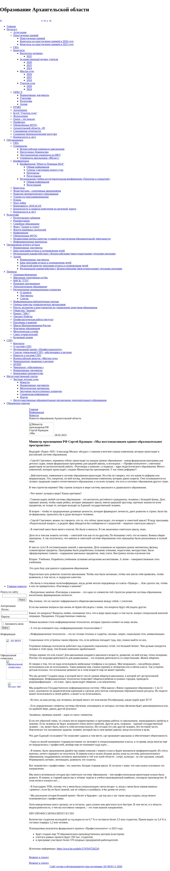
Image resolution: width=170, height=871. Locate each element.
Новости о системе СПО (27, 355)
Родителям (26, 101)
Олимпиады (20, 146)
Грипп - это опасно (24, 119)
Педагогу (12, 29)
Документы (26, 295)
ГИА (16, 47)
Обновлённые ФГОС (25, 125)
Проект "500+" (21, 313)
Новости (25, 382)
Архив (23, 104)
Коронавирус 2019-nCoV (27, 205)
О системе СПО (22, 346)
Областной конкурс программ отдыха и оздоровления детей (54, 265)
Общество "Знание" (24, 310)
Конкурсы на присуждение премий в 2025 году (47, 44)
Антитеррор (20, 110)
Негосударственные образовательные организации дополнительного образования (59, 400)
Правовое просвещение (26, 283)
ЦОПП (17, 364)
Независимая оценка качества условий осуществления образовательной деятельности (62, 238)
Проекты (12, 271)
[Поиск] (45, 20)
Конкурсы (19, 50)
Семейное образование (26, 223)
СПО (9, 340)
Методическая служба (25, 331)
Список (24, 298)
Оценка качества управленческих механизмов (39, 304)
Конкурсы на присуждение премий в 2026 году (47, 41)
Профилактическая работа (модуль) (33, 319)
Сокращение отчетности (27, 131)
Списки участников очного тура (45, 169)
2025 (29, 56)
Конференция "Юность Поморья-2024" (42, 164)
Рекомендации (21, 220)
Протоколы (33, 172)
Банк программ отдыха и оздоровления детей (39, 250)
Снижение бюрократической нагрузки (35, 134)
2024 (29, 68)
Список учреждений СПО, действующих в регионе (42, 352)
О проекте (26, 292)
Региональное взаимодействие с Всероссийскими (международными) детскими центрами (64, 253)
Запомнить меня (14, 623)
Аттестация (19, 32)
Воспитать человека (31, 53)
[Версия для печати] (50, 20)
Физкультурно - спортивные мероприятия (37, 190)
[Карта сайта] (47, 20)
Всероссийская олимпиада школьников (42, 149)
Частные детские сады (26, 379)
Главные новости (17, 586)
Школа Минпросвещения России (32, 325)
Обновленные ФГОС (25, 235)
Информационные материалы (30, 241)
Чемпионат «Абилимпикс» (28, 367)
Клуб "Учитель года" (25, 113)
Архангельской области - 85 (29, 128)
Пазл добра (19, 202)
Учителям (25, 98)
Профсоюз (19, 122)
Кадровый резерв (23, 337)
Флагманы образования (26, 328)
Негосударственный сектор (22, 376)
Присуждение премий (25, 35)
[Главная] (42, 20)
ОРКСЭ (17, 92)
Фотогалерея (20, 116)
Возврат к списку (39, 857)
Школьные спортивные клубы (30, 277)
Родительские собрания (26, 217)
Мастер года (27, 71)
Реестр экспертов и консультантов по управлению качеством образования (55, 307)
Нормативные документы (34, 95)
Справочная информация (34, 394)
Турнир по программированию (31, 196)
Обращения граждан (18, 403)
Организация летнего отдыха (23, 244)
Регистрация (34, 175)
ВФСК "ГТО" (21, 280)
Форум (24, 397)
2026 (29, 62)
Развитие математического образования (35, 193)
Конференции (21, 161)
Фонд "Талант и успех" (26, 226)
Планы (17, 199)
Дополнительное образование (30, 286)
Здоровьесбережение (25, 274)
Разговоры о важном (25, 322)
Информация (20, 232)
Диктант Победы (23, 316)
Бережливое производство (28, 373)
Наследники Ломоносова (34, 152)
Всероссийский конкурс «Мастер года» (35, 358)
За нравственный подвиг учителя (39, 59)
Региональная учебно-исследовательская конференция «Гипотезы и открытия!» (65, 178)
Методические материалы (34, 388)
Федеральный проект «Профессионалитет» (37, 349)
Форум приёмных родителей (29, 229)
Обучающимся (15, 140)
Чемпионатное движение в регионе (33, 361)
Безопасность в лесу (24, 137)
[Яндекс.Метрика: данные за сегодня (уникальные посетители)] (14, 685)
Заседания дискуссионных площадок (41, 391)
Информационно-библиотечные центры (36, 301)
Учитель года (27, 83)
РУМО (17, 107)
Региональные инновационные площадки (37, 289)
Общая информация (38, 166)
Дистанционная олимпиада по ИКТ (40, 155)
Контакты (18, 343)
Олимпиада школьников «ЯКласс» (39, 158)
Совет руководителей (25, 334)
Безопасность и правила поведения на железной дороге (44, 208)
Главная (11, 26)
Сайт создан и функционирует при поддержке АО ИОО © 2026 (85, 866)
